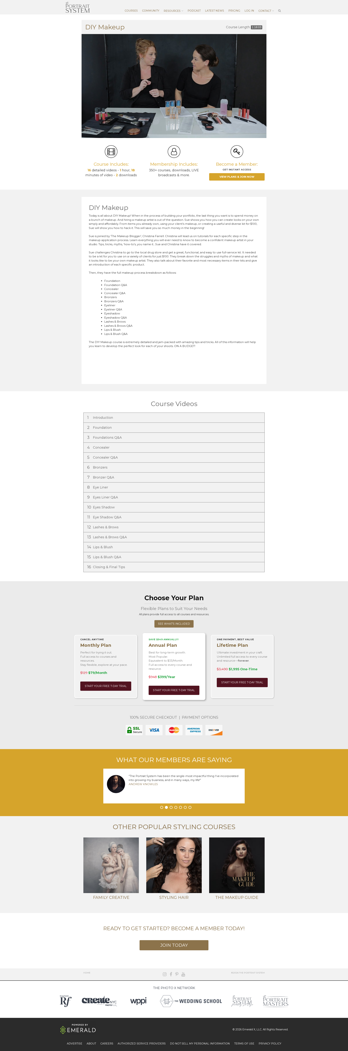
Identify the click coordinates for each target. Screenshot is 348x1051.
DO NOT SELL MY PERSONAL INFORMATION (200, 1043)
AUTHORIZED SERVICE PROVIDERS (142, 1043)
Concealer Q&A (103, 457)
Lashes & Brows (103, 527)
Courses (131, 10)
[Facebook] (170, 974)
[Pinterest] (177, 974)
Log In (249, 10)
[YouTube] (183, 974)
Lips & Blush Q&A (104, 557)
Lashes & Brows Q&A (107, 537)
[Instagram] (164, 974)
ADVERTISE (74, 1043)
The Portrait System (77, 7)
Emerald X (248, 1029)
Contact (264, 10)
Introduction (100, 417)
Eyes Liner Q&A (103, 497)
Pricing (234, 10)
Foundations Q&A (105, 437)
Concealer (98, 447)
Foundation (100, 427)
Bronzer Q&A (101, 477)
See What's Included (174, 623)
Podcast (194, 10)
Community (150, 10)
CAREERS (106, 1043)
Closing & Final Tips (106, 567)
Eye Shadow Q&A (104, 517)
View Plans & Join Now (236, 176)
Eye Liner (98, 487)
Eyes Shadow (101, 507)
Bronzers (97, 467)
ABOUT (91, 1043)
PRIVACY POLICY (270, 1043)
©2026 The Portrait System (248, 972)
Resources (172, 10)
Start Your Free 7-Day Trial (106, 686)
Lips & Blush (100, 547)
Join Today (174, 945)
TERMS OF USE (244, 1043)
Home (86, 972)
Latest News (214, 10)
